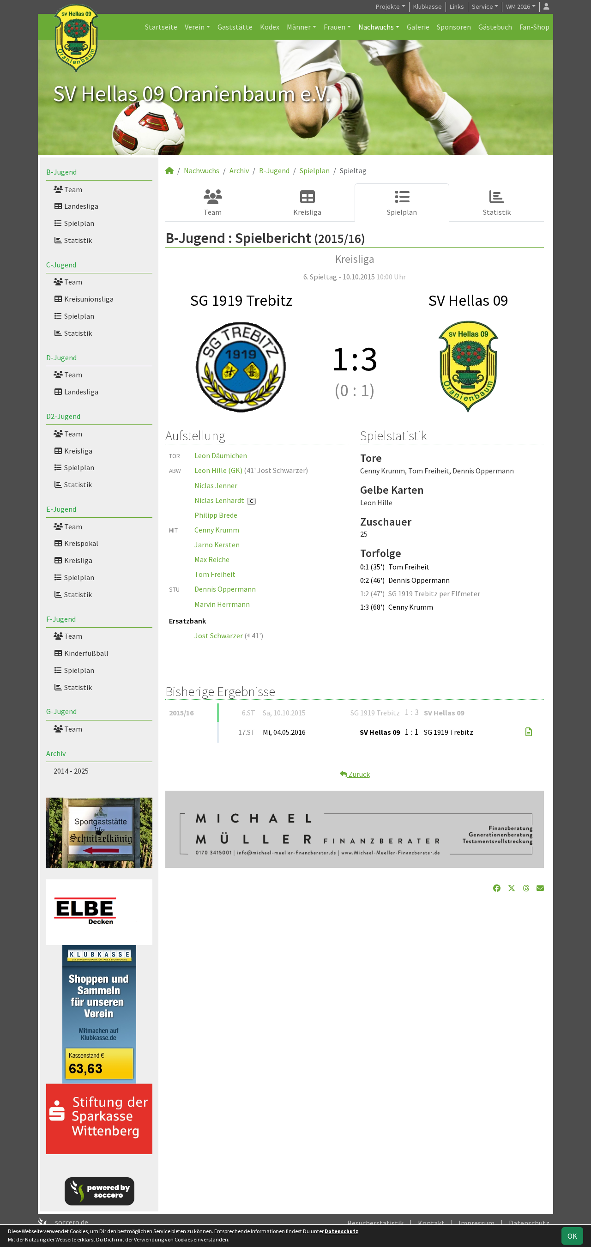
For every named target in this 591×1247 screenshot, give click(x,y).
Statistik (77, 240)
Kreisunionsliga (88, 298)
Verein (195, 26)
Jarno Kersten (217, 544)
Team (72, 189)
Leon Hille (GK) (218, 470)
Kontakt (431, 1223)
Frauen (334, 26)
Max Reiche (211, 559)
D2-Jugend (63, 416)
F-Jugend (61, 619)
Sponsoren (454, 26)
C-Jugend (61, 264)
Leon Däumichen (220, 455)
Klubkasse (427, 6)
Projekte (388, 6)
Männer (299, 26)
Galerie (418, 26)
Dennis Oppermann (225, 588)
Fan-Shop (534, 26)
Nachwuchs (376, 26)
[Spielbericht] (528, 732)
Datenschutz (529, 1223)
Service (482, 6)
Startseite (161, 26)
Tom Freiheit (214, 574)
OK (572, 1236)
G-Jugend (61, 711)
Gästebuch (495, 26)
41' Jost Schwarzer (276, 470)
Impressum (476, 1223)
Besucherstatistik (375, 1223)
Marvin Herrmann (222, 604)
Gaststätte (235, 26)
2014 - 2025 (71, 770)
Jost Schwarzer (218, 635)
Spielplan (78, 223)
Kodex (269, 26)
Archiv (56, 753)
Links (457, 6)
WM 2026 (518, 6)
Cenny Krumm (216, 529)
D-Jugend (61, 357)
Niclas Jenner (215, 485)
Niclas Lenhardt (223, 500)
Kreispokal (80, 543)
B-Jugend (61, 171)
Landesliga (80, 206)
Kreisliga (77, 450)
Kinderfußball (86, 653)
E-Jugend (61, 509)
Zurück (358, 774)
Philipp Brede (215, 515)
